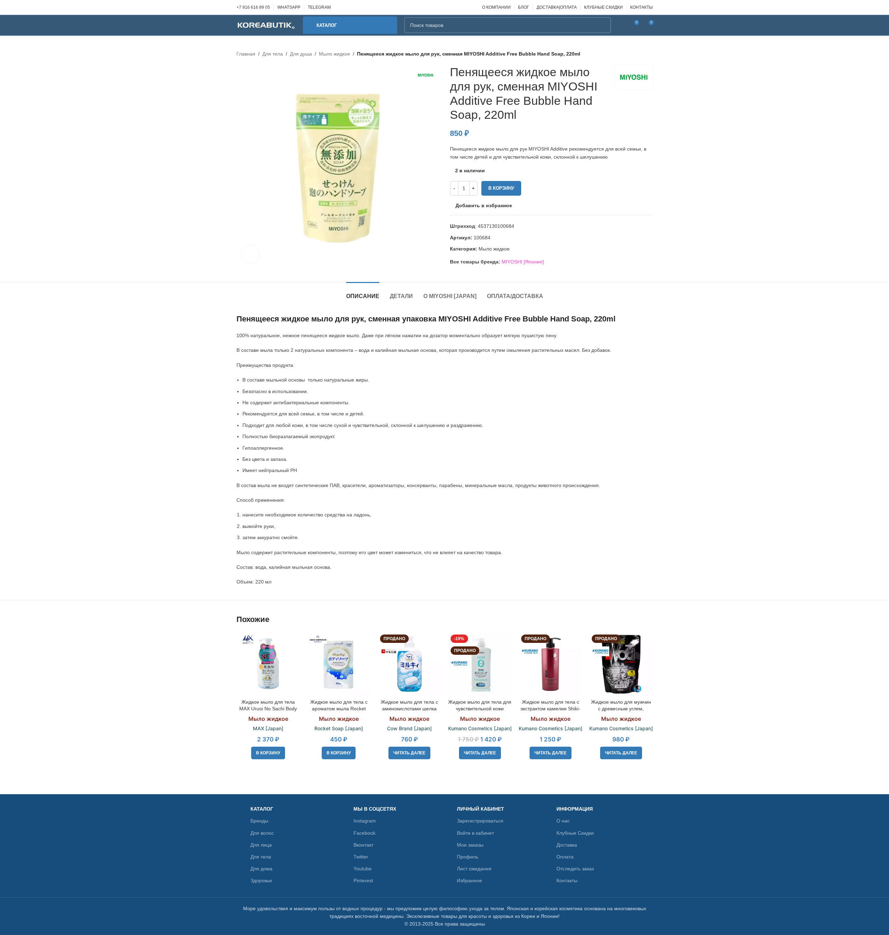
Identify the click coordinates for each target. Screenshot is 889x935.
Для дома (261, 868)
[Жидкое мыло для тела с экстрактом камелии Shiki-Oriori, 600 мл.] (550, 664)
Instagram (365, 821)
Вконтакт (363, 845)
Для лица (261, 845)
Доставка (566, 845)
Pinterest (363, 880)
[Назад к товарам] (640, 54)
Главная (245, 54)
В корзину (501, 188)
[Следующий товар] (648, 54)
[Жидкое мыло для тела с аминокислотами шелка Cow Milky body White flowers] (409, 664)
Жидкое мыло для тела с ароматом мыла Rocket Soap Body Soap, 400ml (338, 708)
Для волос (262, 833)
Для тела (272, 54)
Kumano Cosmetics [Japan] (480, 728)
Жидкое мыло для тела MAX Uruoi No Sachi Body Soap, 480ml (268, 708)
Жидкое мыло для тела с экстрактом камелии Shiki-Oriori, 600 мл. (550, 708)
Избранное (469, 880)
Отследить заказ (575, 868)
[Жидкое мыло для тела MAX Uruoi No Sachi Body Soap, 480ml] (268, 664)
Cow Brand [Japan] (409, 728)
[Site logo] (266, 25)
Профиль (467, 857)
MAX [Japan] (268, 728)
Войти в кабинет (475, 833)
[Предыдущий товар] (632, 54)
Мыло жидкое (334, 54)
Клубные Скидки (575, 833)
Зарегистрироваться (480, 821)
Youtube (363, 868)
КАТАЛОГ (261, 809)
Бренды (259, 821)
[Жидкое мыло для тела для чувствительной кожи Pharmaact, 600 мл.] (480, 664)
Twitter (361, 857)
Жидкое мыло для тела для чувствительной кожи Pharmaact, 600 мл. (479, 708)
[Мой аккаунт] (620, 25)
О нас (563, 821)
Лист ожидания (474, 868)
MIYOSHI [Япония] (523, 261)
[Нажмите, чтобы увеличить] (250, 254)
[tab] (362, 292)
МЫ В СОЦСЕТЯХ (375, 809)
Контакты (566, 880)
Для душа (301, 54)
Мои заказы (470, 845)
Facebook (365, 833)
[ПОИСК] (603, 25)
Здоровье (261, 880)
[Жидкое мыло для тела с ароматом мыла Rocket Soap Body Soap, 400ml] (339, 664)
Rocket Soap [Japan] (338, 728)
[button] (268, 753)
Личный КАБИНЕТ (480, 809)
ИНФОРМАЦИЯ (574, 809)
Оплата (565, 857)
